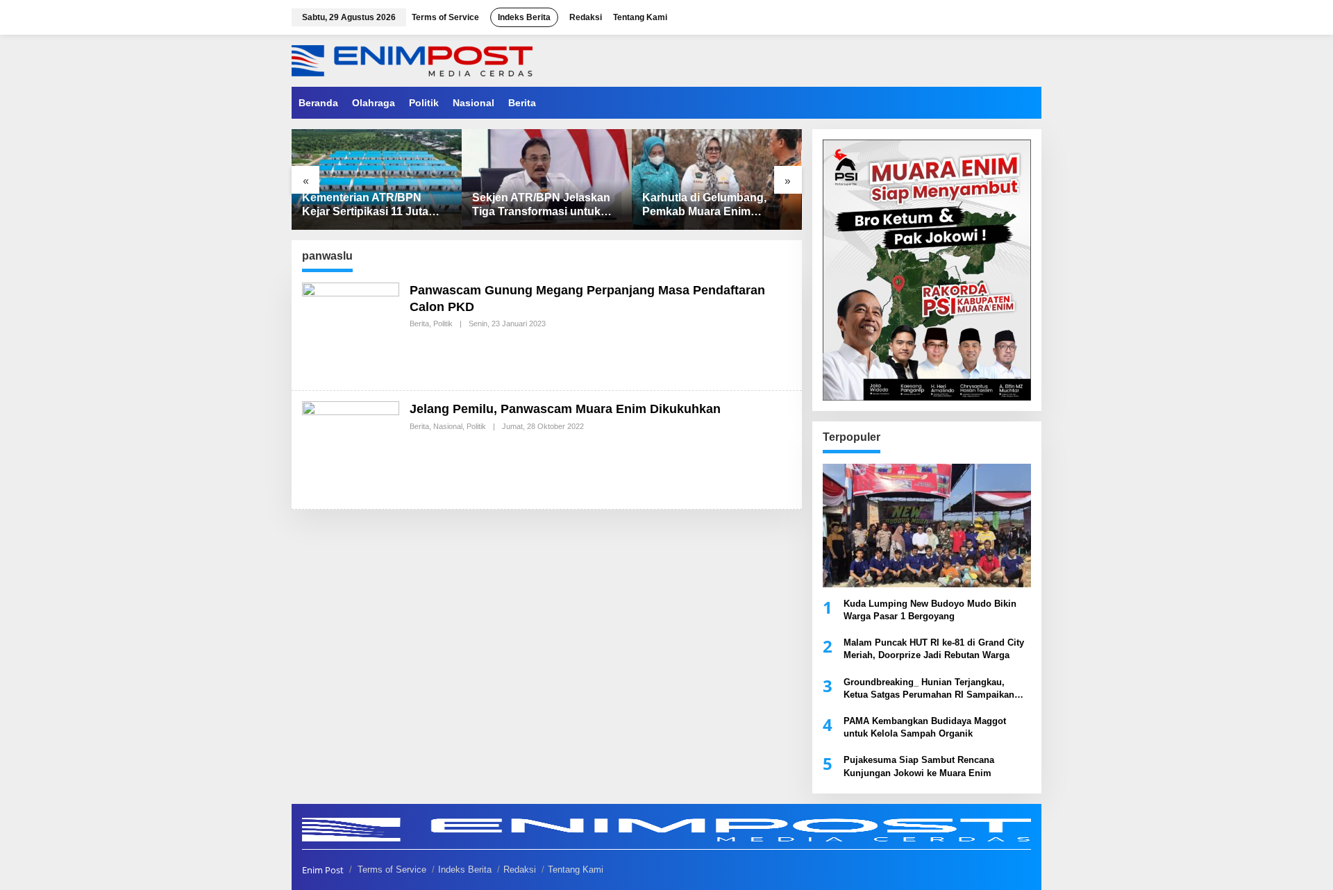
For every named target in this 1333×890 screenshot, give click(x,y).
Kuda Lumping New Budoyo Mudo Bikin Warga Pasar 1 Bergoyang (930, 609)
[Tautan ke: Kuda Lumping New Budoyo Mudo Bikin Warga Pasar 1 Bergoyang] (927, 525)
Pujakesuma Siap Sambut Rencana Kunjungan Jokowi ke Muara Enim (919, 766)
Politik (443, 323)
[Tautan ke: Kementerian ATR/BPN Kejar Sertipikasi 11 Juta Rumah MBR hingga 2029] (377, 179)
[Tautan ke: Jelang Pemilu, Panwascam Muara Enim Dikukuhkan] (350, 448)
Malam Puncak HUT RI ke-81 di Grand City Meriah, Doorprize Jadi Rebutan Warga (934, 648)
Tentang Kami (575, 869)
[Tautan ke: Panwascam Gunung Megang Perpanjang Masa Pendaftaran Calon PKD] (350, 330)
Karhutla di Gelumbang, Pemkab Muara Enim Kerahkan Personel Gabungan (704, 206)
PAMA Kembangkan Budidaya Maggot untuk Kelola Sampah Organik (925, 727)
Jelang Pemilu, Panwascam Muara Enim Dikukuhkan (565, 409)
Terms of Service (392, 869)
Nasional (447, 426)
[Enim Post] (412, 59)
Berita (419, 323)
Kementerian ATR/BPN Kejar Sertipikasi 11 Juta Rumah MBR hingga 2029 (369, 206)
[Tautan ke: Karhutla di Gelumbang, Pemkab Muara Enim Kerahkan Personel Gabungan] (717, 179)
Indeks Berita (465, 869)
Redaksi (519, 869)
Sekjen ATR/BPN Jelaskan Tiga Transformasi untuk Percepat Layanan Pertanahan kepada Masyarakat (541, 206)
